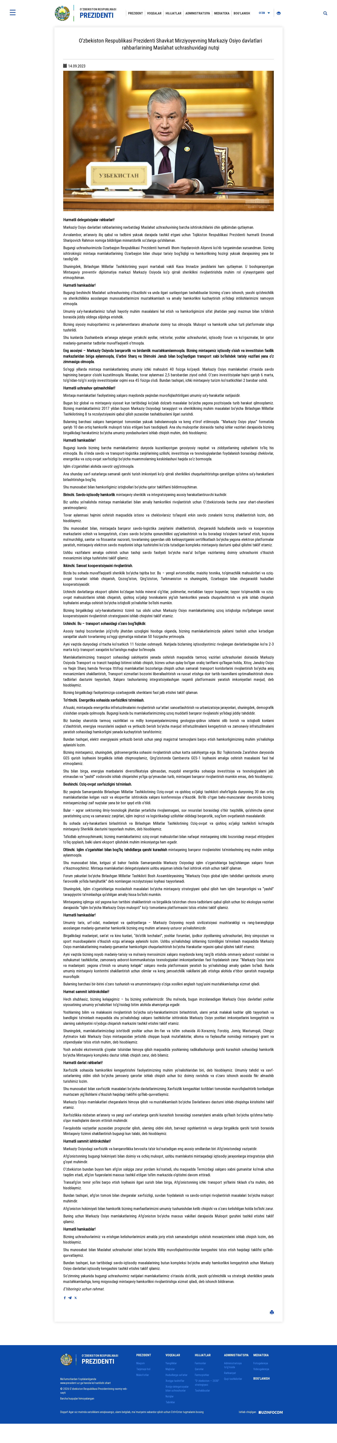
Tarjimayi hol (143, 1369)
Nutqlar (170, 1396)
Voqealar (154, 13)
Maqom (140, 1363)
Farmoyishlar (202, 1375)
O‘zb (262, 13)
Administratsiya (197, 13)
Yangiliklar (171, 1363)
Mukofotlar (142, 1375)
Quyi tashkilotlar (233, 1379)
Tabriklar (170, 1402)
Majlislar (170, 1369)
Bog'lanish (242, 13)
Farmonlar (200, 1363)
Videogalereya (261, 1369)
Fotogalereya (260, 1363)
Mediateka (222, 13)
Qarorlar (199, 1369)
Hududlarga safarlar (176, 1375)
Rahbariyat (230, 1373)
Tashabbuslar (202, 1390)
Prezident (135, 13)
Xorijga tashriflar (175, 1381)
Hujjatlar (173, 13)
